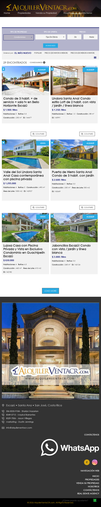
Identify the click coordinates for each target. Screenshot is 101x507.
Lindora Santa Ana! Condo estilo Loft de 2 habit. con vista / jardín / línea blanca (74, 102)
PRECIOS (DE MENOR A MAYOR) (82, 53)
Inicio (96, 476)
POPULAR (38, 53)
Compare (39, 134)
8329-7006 (19, 418)
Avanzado (50, 45)
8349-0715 (20, 414)
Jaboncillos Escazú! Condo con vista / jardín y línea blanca (71, 249)
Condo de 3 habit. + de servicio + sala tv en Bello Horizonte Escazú (21, 102)
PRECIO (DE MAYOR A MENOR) (56, 53)
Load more (50, 291)
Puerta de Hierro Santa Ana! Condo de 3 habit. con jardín (73, 173)
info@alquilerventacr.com (19, 427)
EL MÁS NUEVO (23, 53)
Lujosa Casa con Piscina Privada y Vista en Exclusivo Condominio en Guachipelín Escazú (24, 251)
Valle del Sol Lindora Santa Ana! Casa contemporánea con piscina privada (23, 175)
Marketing (20, 421)
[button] (18, 37)
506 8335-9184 (22, 411)
